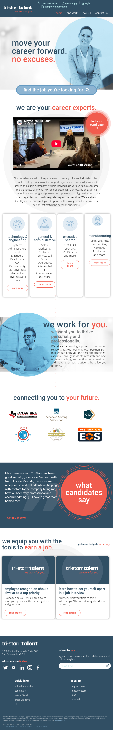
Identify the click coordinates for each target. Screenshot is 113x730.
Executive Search (70, 238)
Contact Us (101, 13)
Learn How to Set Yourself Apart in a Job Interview (82, 591)
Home (59, 13)
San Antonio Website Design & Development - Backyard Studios (25, 726)
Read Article (15, 612)
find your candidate (97, 123)
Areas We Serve (22, 700)
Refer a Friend (21, 695)
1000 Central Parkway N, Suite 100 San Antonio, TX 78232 (20, 653)
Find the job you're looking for (54, 90)
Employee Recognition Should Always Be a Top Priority (26, 591)
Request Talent (79, 686)
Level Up (86, 13)
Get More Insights (88, 544)
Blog (74, 695)
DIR (16, 704)
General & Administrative (45, 238)
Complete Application (56, 6)
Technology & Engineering (17, 238)
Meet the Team (79, 690)
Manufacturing (99, 236)
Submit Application (24, 686)
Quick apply (71, 3)
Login (87, 3)
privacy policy (59, 720)
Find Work (72, 13)
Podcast (76, 699)
